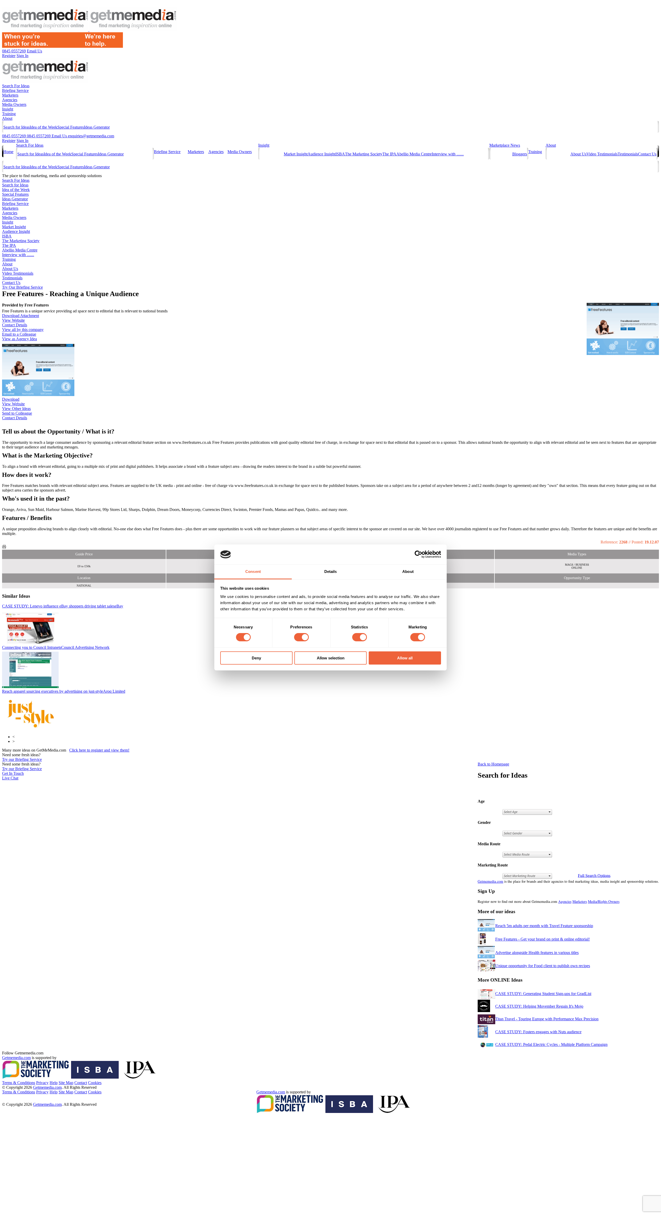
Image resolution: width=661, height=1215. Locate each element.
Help (54, 1082)
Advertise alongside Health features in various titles (537, 952)
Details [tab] (330, 571)
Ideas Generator (97, 127)
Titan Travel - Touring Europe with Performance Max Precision (547, 1019)
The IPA (389, 154)
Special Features (70, 127)
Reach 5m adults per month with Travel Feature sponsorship (544, 926)
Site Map (66, 1082)
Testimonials (628, 154)
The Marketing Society (363, 154)
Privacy (42, 1082)
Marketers (10, 95)
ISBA (340, 154)
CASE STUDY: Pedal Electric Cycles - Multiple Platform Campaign (551, 1044)
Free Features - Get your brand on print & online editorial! (542, 939)
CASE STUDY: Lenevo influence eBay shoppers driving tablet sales (62, 606)
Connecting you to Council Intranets (55, 647)
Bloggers (519, 154)
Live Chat (10, 778)
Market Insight (296, 154)
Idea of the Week (43, 127)
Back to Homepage (493, 764)
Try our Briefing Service (22, 759)
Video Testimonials (602, 154)
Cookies (94, 1082)
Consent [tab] (253, 571)
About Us (578, 154)
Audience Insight (321, 154)
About (7, 118)
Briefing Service (15, 90)
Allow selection (330, 658)
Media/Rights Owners (603, 901)
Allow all (405, 658)
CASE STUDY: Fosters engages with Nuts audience (538, 1032)
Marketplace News (504, 145)
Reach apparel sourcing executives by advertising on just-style (63, 691)
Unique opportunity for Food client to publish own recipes (542, 966)
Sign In (22, 140)
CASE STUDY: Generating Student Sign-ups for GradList (543, 993)
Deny (256, 658)
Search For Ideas (15, 86)
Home (8, 151)
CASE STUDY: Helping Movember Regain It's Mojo (539, 1006)
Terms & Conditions (18, 1082)
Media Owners (14, 104)
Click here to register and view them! (99, 750)
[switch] (301, 637)
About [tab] (408, 571)
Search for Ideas (16, 127)
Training (9, 114)
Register (8, 140)
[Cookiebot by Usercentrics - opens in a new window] (418, 554)
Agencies (9, 100)
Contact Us (647, 154)
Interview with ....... (448, 154)
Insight (7, 109)
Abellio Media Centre (414, 154)
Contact (80, 1082)
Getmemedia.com (490, 881)
